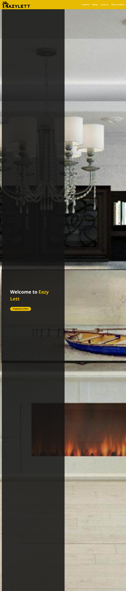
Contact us (105, 5)
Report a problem (117, 5)
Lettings (95, 5)
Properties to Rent (20, 309)
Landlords (85, 5)
